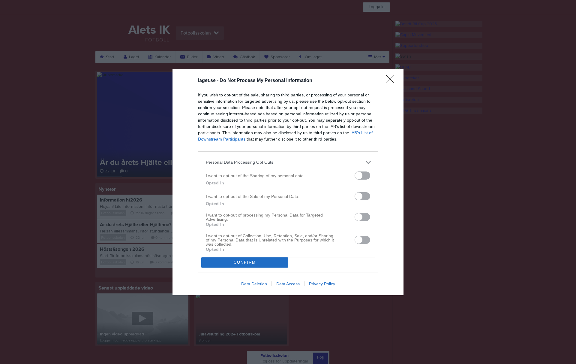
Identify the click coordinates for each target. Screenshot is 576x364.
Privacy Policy (322, 283)
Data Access (288, 283)
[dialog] (288, 182)
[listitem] (288, 162)
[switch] (362, 175)
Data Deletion (254, 283)
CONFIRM (245, 262)
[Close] (392, 80)
